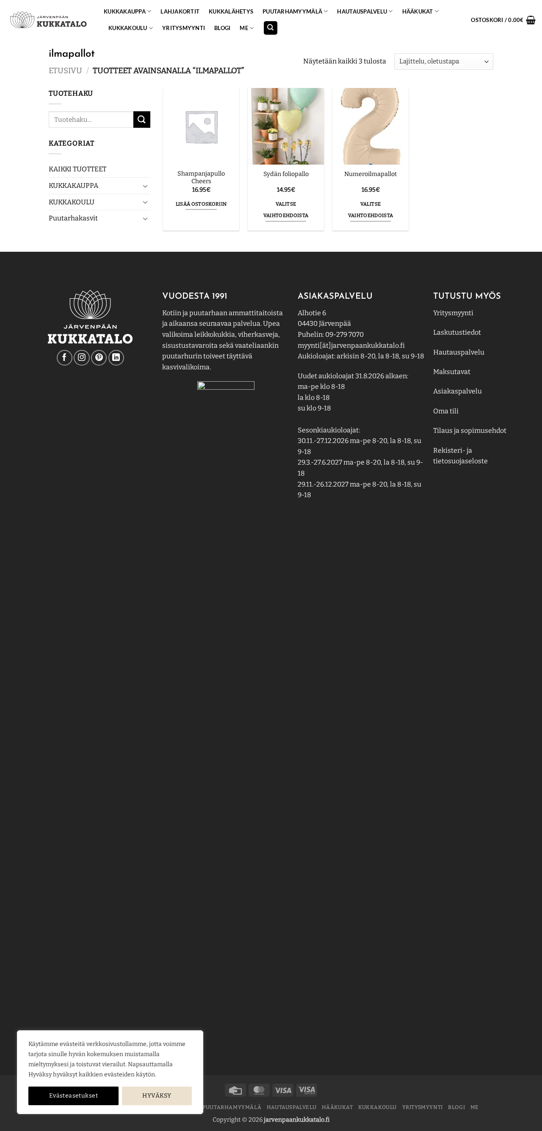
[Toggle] (145, 186)
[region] (110, 1072)
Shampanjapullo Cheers (201, 177)
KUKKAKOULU (127, 28)
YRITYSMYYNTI (183, 28)
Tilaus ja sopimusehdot (469, 431)
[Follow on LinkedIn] (116, 358)
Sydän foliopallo (286, 174)
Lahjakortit (179, 11)
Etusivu (65, 70)
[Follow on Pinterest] (99, 358)
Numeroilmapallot (370, 174)
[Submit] (141, 119)
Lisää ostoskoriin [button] (201, 204)
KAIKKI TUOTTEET (77, 169)
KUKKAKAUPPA (125, 11)
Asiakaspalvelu (457, 391)
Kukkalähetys (231, 11)
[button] (503, 20)
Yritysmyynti (453, 313)
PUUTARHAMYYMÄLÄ (292, 11)
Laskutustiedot (457, 332)
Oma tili (446, 411)
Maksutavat (451, 372)
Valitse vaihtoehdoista (286, 210)
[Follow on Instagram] (81, 358)
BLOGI (222, 28)
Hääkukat (417, 11)
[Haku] (270, 28)
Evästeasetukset (73, 1095)
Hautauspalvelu (362, 11)
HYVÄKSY (156, 1095)
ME (244, 28)
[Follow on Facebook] (64, 358)
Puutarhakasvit (73, 219)
